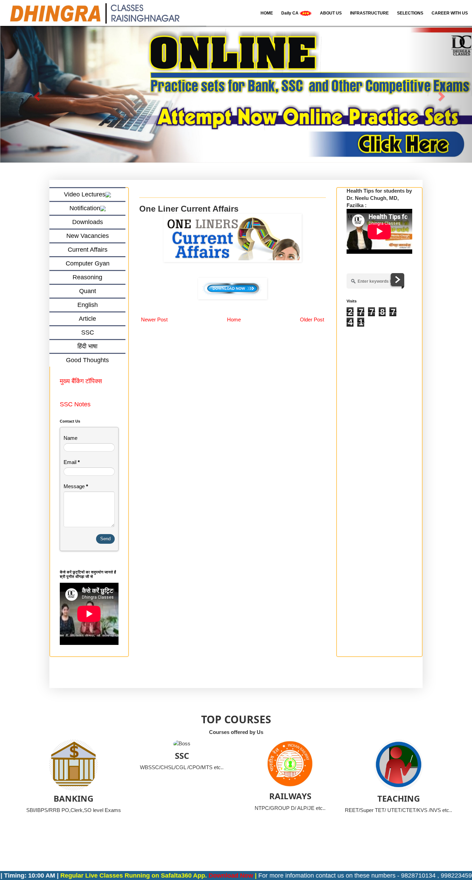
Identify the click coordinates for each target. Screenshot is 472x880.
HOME (267, 13)
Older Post (312, 319)
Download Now (203, 875)
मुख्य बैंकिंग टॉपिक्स (82, 381)
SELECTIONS (410, 13)
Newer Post (154, 319)
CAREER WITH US (450, 13)
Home (234, 319)
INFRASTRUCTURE (369, 13)
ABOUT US (331, 13)
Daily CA (290, 13)
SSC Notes (75, 404)
